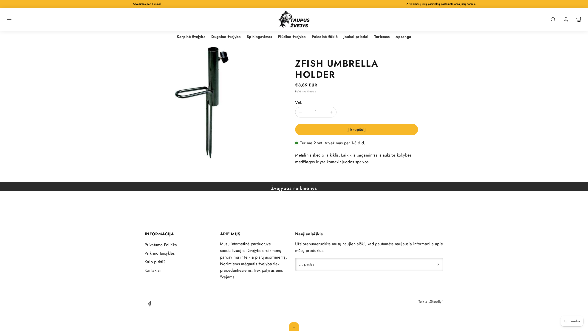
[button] (9, 19)
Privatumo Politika (161, 245)
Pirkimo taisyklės (160, 253)
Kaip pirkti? (155, 262)
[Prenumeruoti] (438, 264)
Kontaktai (153, 270)
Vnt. (298, 103)
